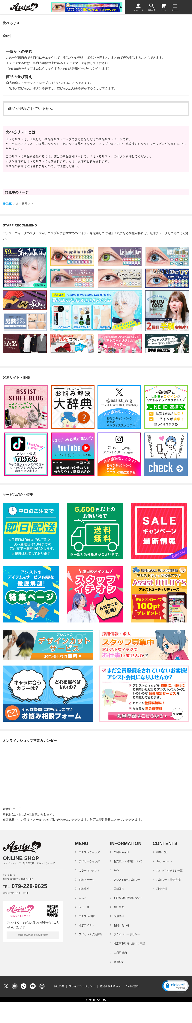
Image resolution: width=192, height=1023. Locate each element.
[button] (175, 986)
